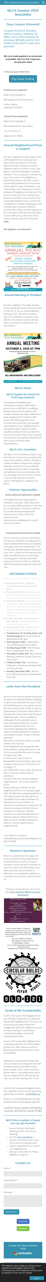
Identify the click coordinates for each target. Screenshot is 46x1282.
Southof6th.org (33, 1094)
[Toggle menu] (43, 2)
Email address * (11, 1180)
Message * (8, 1192)
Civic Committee (24, 1137)
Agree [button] (36, 1278)
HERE (6, 221)
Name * (7, 1168)
